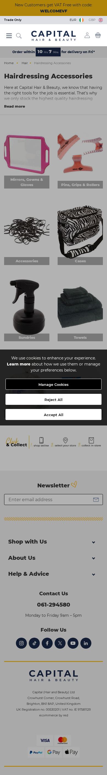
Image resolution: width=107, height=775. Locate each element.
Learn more (18, 364)
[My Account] (87, 35)
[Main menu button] (9, 36)
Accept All (53, 415)
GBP (93, 20)
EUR (74, 20)
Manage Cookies (53, 384)
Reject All (53, 399)
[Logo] (53, 35)
